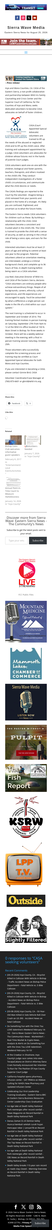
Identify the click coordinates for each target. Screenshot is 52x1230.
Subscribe (37, 540)
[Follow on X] (29, 17)
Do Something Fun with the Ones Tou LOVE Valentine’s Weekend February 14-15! (26, 1047)
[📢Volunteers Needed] (33, 440)
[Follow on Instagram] (23, 17)
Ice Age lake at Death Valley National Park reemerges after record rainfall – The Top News (25, 1139)
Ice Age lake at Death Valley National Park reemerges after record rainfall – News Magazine (25, 1109)
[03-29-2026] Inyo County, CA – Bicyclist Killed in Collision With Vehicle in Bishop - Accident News (26, 996)
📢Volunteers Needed (31, 447)
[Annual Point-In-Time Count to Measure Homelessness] (13, 482)
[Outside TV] (26, 906)
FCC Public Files (26, 594)
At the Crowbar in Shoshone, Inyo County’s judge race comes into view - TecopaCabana (25, 1058)
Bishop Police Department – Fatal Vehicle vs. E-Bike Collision (26, 985)
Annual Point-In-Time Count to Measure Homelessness (13, 492)
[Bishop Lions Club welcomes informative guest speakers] (13, 440)
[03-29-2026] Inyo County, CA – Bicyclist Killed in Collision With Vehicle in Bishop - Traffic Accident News (26, 978)
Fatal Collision (14, 1021)
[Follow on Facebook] (17, 17)
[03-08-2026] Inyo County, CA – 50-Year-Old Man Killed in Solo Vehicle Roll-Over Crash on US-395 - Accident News (26, 1015)
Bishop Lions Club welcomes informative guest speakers (12, 450)
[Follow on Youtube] (34, 17)
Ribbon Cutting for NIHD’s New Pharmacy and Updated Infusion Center (26, 1083)
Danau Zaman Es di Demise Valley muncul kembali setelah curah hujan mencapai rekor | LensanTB (25, 1124)
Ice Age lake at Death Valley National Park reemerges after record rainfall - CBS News (25, 1154)
